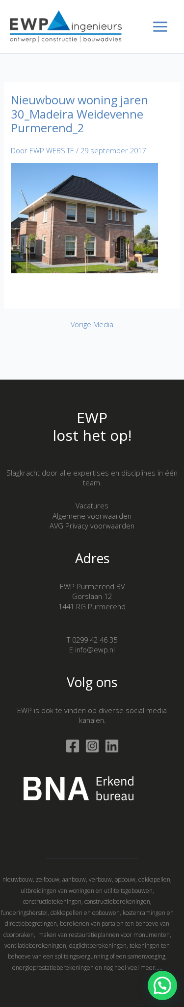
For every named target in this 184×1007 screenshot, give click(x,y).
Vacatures (92, 505)
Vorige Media (92, 324)
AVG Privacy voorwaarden (92, 525)
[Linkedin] (112, 746)
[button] (162, 985)
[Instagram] (92, 746)
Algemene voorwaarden (92, 516)
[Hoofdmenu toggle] (160, 27)
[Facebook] (72, 746)
